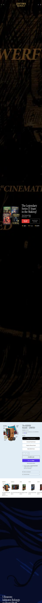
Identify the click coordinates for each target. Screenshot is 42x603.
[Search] (3, 4)
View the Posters (26, 474)
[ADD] (18, 490)
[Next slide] (18, 432)
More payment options (31, 463)
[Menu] (1, 4)
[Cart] (40, 4)
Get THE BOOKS (26, 221)
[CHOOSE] (9, 490)
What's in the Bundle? (27, 471)
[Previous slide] (3, 432)
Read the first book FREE (35, 221)
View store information (28, 468)
